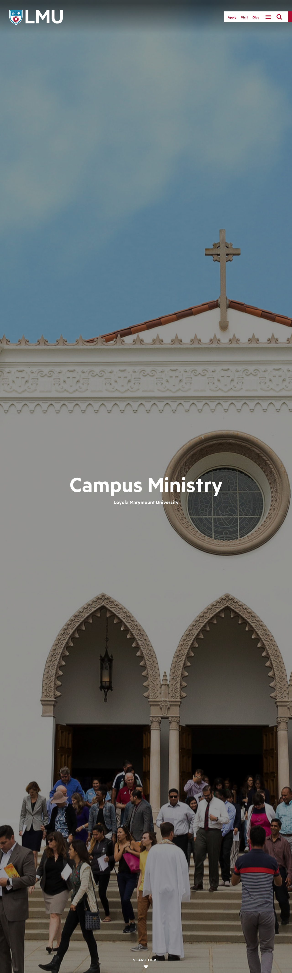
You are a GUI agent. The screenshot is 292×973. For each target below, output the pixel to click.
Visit (244, 17)
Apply (232, 17)
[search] (279, 16)
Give (256, 17)
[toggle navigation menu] (268, 16)
